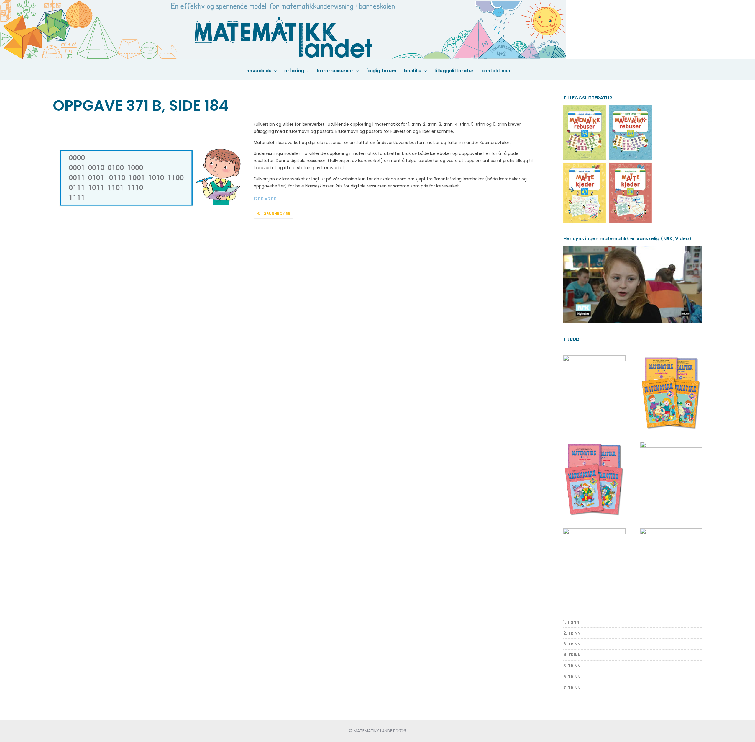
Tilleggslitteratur (454, 70)
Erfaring (294, 70)
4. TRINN (572, 655)
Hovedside (259, 70)
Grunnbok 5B (276, 213)
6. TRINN (571, 677)
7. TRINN (571, 688)
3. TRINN (571, 644)
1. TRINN (571, 622)
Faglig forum (381, 70)
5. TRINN (571, 666)
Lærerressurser (335, 70)
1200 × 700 (265, 199)
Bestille (412, 70)
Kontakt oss (495, 70)
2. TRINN (571, 633)
